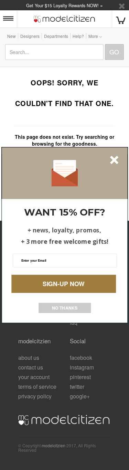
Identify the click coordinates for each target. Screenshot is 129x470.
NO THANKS (64, 307)
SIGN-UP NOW (64, 283)
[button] (65, 212)
